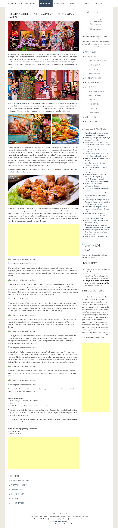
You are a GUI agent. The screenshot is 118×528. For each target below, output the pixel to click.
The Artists (73, 3)
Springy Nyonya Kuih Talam (94, 218)
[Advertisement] (43, 240)
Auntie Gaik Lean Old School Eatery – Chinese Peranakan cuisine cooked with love (97, 144)
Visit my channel (95, 24)
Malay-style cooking (19, 485)
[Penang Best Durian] (96, 246)
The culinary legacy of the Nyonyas (97, 230)
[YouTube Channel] (96, 13)
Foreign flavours (18, 503)
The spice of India (17, 494)
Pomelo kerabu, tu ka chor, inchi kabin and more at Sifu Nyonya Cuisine (95, 195)
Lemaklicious (86, 3)
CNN (98, 269)
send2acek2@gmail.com (58, 519)
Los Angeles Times (93, 283)
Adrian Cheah (11, 3)
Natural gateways (94, 69)
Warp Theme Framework (63, 524)
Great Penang (45, 3)
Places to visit (90, 56)
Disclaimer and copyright (59, 521)
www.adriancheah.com (77, 519)
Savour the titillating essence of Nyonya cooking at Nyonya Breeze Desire (97, 209)
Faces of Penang (91, 121)
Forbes (105, 278)
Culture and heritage (93, 78)
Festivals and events (92, 82)
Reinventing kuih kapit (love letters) (97, 200)
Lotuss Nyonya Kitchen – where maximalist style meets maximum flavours (96, 169)
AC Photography (59, 3)
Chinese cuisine (17, 489)
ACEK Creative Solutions (27, 3)
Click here (85, 255)
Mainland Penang (94, 73)
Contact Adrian (99, 3)
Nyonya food (16, 498)
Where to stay (90, 117)
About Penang (90, 52)
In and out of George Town (97, 61)
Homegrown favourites (20, 480)
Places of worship (94, 65)
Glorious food (91, 87)
